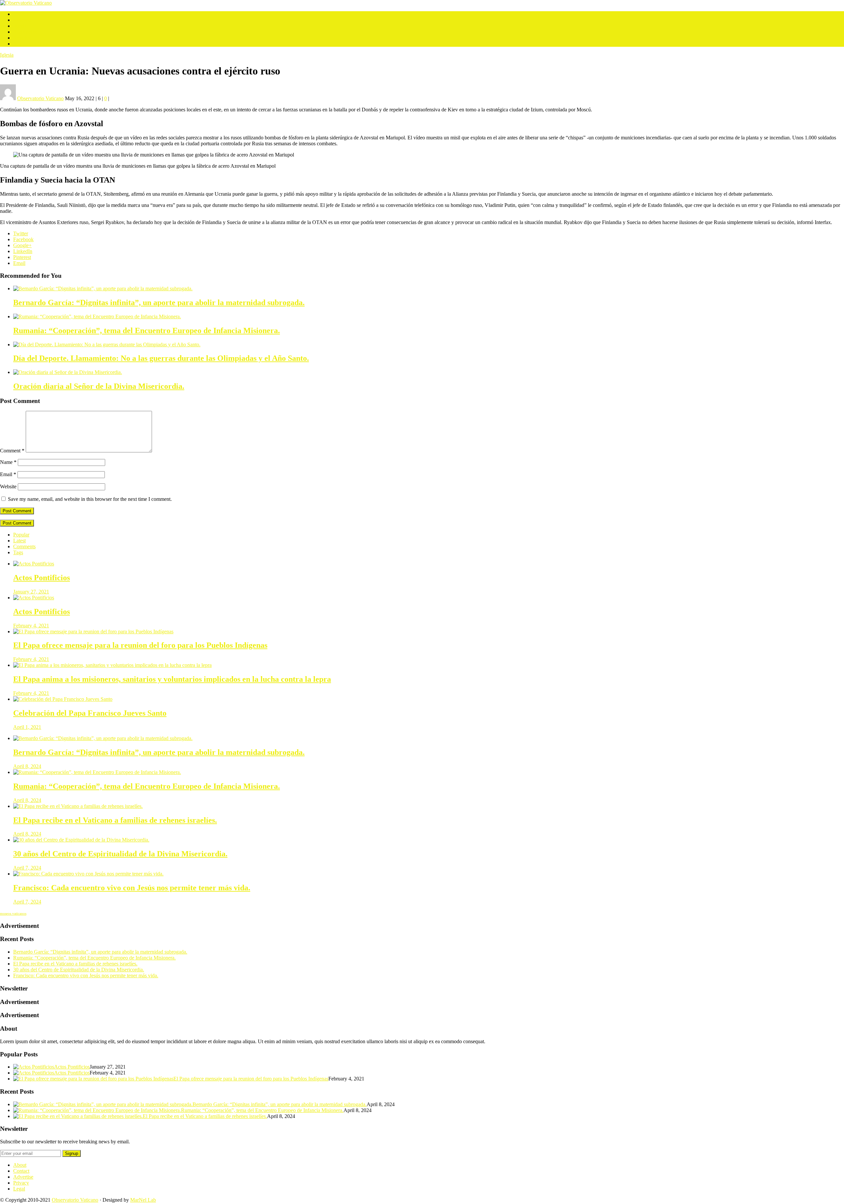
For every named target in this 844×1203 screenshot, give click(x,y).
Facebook (23, 239)
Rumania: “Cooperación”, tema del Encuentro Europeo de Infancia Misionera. (94, 957)
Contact (21, 1171)
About (19, 1165)
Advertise (23, 1177)
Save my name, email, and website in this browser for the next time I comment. (90, 499)
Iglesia (20, 26)
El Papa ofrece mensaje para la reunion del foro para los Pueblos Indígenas (250, 1078)
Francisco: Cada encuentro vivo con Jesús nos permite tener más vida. (85, 975)
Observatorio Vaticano (75, 1200)
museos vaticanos (13, 913)
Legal (19, 1188)
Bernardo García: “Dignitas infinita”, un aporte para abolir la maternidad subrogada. (100, 952)
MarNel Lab (143, 1200)
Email (19, 263)
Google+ (22, 245)
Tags (18, 552)
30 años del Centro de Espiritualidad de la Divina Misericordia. (78, 969)
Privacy (21, 1183)
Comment (12, 450)
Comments (24, 546)
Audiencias (25, 32)
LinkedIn (22, 251)
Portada (21, 14)
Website (8, 486)
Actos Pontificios (31, 43)
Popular (21, 534)
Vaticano (22, 20)
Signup (71, 1153)
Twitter (20, 233)
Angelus (22, 38)
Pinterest (22, 257)
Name (8, 462)
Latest (19, 540)
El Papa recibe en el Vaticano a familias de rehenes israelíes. (75, 963)
